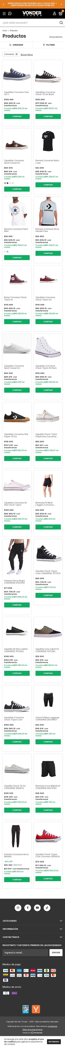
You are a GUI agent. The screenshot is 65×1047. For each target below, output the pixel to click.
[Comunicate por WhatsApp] (10, 14)
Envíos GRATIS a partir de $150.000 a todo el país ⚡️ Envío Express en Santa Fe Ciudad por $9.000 (32, 4)
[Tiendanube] (32, 1033)
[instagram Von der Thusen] (18, 908)
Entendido (54, 1042)
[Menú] (4, 14)
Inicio (4, 31)
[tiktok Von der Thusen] (47, 908)
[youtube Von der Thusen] (37, 908)
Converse (9, 54)
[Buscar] (61, 23)
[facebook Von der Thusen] (27, 908)
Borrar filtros (27, 54)
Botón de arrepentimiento (32, 1030)
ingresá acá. (53, 1026)
